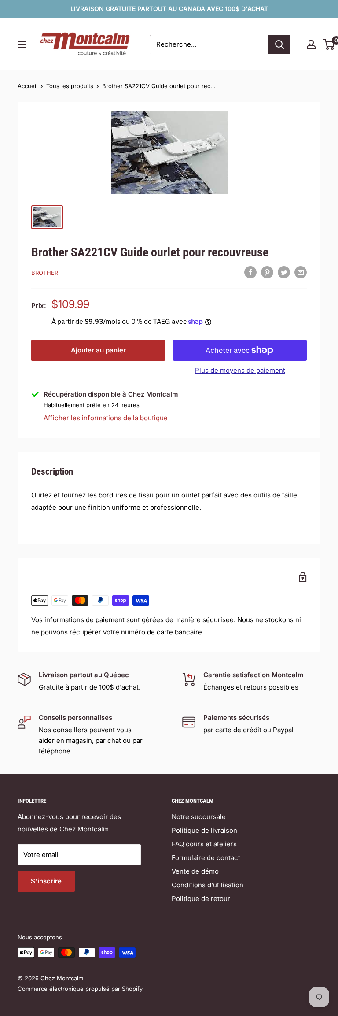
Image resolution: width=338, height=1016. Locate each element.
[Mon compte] (311, 44)
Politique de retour (201, 898)
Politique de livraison (204, 830)
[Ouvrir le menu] (22, 44)
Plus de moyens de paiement (240, 370)
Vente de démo (195, 871)
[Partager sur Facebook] (250, 272)
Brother (44, 272)
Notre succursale (199, 816)
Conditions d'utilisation (207, 885)
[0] (328, 44)
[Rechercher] (279, 44)
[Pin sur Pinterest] (267, 272)
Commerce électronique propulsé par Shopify (80, 988)
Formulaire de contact (206, 857)
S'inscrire (46, 881)
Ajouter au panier (98, 350)
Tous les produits (69, 85)
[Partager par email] (300, 272)
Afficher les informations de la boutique (106, 418)
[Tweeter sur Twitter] (284, 272)
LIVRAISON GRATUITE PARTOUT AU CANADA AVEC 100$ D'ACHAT (169, 8)
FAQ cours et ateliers (204, 844)
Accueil (27, 85)
